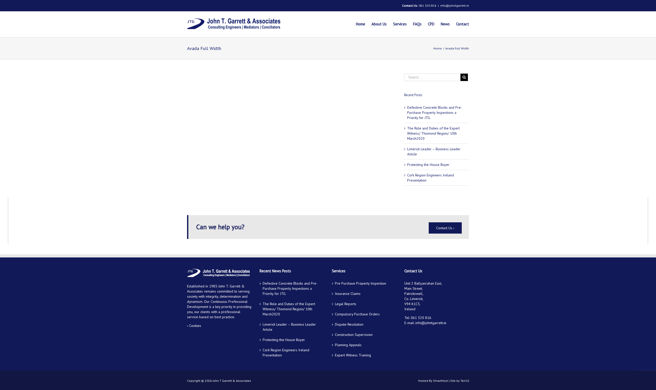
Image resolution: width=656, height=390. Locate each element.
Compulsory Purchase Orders (357, 314)
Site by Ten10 (459, 381)
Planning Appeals (348, 345)
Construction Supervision (354, 334)
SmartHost (440, 381)
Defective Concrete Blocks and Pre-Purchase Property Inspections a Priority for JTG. (434, 112)
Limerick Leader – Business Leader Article (289, 327)
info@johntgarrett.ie (454, 5)
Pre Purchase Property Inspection (360, 283)
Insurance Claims (348, 293)
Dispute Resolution (349, 324)
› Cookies (194, 325)
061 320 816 (427, 5)
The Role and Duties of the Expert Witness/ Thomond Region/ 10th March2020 (433, 133)
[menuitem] (364, 24)
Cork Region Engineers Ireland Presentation (286, 352)
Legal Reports (345, 304)
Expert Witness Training (353, 355)
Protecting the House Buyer (428, 164)
